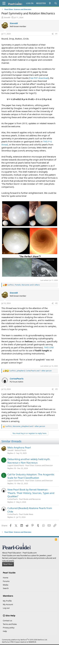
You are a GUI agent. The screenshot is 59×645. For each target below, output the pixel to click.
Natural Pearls (20, 450)
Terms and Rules (10, 624)
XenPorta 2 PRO (8, 642)
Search (6, 588)
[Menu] (4, 3)
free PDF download (38, 77)
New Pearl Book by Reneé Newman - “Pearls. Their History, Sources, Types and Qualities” (30, 493)
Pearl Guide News (26, 514)
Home (5, 577)
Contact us (7, 620)
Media (5, 584)
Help (5, 631)
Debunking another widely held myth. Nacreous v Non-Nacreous (29, 460)
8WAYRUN (32, 642)
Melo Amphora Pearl (19, 447)
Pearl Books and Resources (30, 499)
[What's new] (50, 3)
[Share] (52, 34)
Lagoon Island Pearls (15, 465)
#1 (56, 34)
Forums (6, 581)
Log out (6, 608)
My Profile (7, 600)
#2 (56, 303)
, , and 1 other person (30, 371)
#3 (56, 389)
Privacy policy (8, 627)
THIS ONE (49, 347)
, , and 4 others (23, 285)
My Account (8, 604)
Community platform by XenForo (24, 640)
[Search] (55, 3)
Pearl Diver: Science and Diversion (39, 465)
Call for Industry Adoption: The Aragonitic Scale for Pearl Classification (30, 476)
